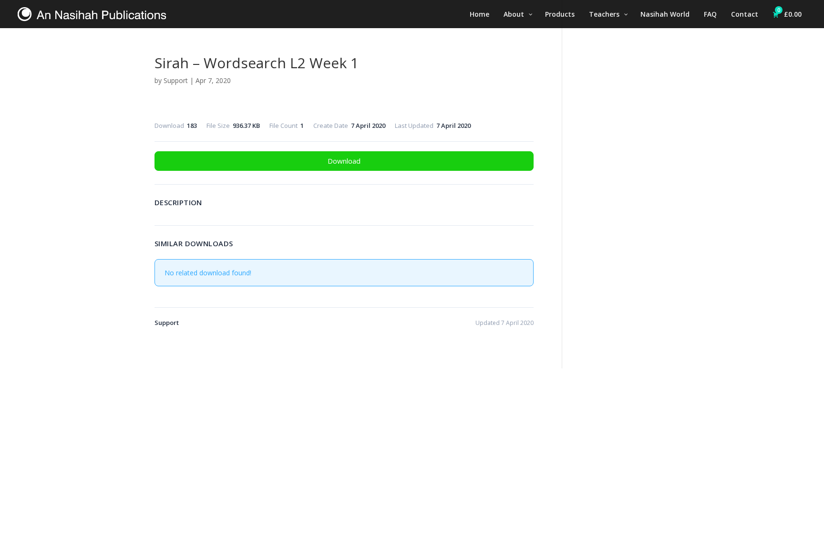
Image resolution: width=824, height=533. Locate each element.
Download (344, 161)
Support (176, 80)
